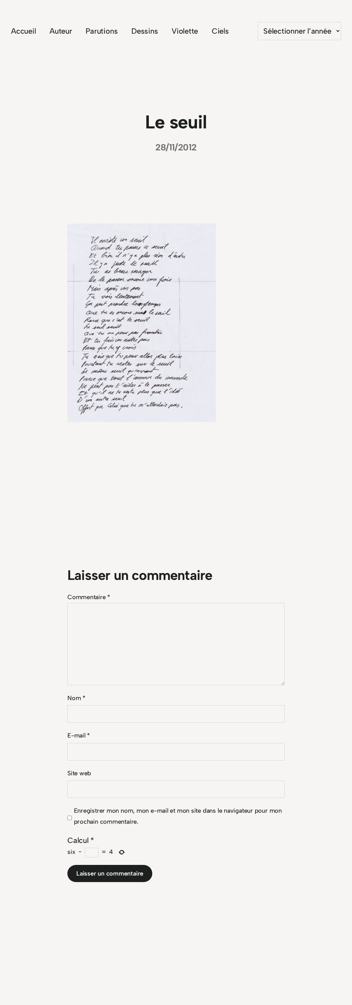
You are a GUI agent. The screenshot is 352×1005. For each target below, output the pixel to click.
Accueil (23, 31)
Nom (76, 698)
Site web (79, 773)
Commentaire (88, 597)
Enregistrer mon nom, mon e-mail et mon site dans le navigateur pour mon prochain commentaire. (178, 816)
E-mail (78, 735)
